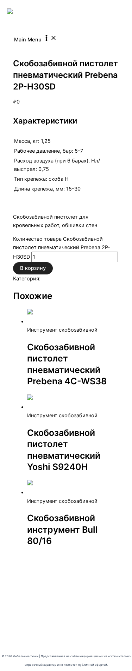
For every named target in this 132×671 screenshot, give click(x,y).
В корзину (33, 268)
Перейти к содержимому (31, 4)
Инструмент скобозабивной (48, 48)
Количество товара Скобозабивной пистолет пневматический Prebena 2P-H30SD (61, 248)
